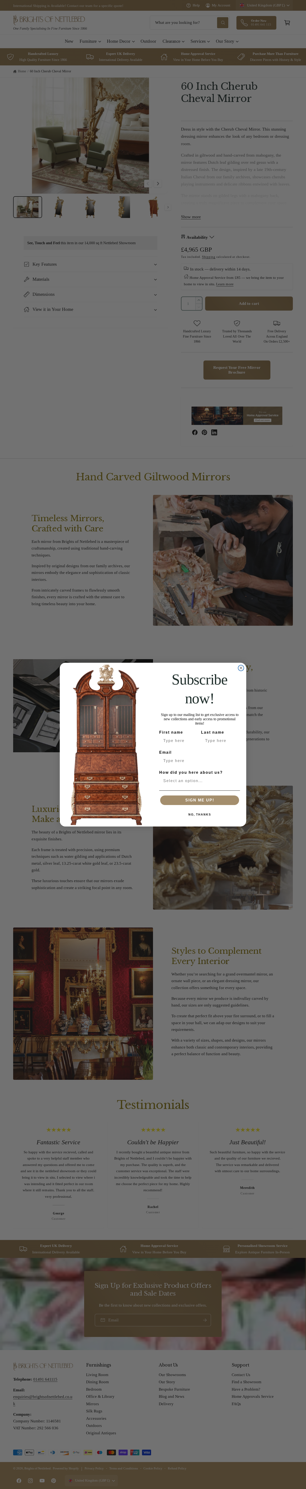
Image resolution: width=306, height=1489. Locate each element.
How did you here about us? (191, 772)
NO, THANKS (199, 814)
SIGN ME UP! (199, 800)
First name (171, 732)
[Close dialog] (241, 668)
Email (165, 752)
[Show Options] (235, 780)
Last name (212, 732)
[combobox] (198, 780)
